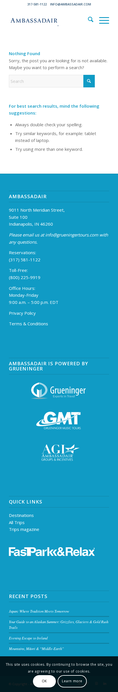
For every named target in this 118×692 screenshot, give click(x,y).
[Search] (87, 20)
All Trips (17, 522)
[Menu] (101, 20)
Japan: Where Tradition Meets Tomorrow (39, 611)
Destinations (21, 515)
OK (44, 681)
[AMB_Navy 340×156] (49, 20)
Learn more (72, 681)
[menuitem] (87, 20)
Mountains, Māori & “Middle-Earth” (36, 648)
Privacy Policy (22, 313)
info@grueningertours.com (71, 235)
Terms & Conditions (28, 323)
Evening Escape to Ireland (28, 637)
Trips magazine (24, 529)
